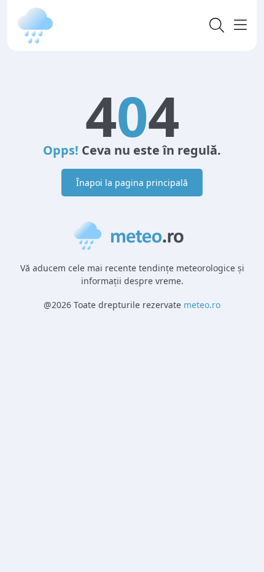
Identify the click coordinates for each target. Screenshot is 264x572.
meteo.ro (202, 305)
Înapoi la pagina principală (132, 182)
